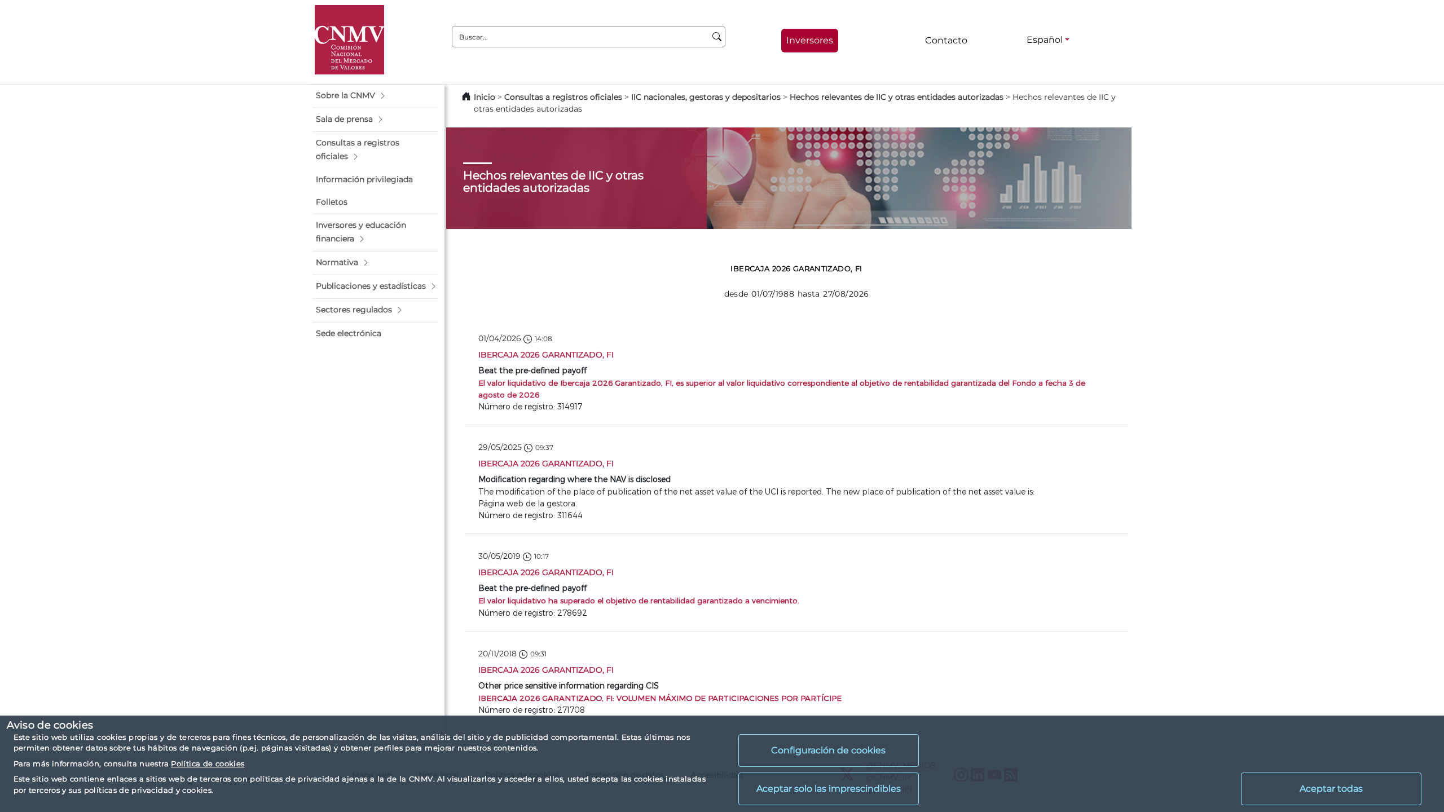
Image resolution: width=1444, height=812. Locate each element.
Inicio (484, 97)
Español (1045, 39)
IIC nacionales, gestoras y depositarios (706, 97)
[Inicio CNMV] (349, 40)
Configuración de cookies (828, 750)
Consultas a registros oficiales (563, 97)
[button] (375, 96)
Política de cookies (207, 763)
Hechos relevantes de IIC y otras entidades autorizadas (896, 97)
